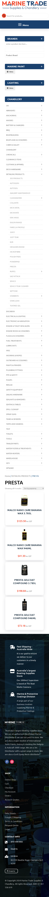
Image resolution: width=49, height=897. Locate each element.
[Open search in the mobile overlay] (24, 16)
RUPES (12, 271)
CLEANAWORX (16, 198)
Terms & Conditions (13, 821)
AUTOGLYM (14, 183)
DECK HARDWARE (13, 169)
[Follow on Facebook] (7, 762)
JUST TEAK (14, 237)
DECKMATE (14, 213)
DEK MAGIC (14, 217)
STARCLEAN (14, 301)
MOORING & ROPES (14, 355)
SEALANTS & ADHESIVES (15, 399)
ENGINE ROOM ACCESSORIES (18, 331)
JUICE (12, 232)
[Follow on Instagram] (12, 762)
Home (7, 476)
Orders (8, 795)
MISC (8, 350)
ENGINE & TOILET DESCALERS (18, 326)
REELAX (9, 385)
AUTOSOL (14, 188)
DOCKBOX (10, 311)
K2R (11, 242)
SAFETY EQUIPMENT (14, 390)
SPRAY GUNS (11, 414)
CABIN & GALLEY (12, 145)
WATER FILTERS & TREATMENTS (18, 448)
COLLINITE (14, 203)
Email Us (14, 849)
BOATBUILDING (12, 135)
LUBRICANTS (11, 345)
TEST (8, 429)
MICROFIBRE (15, 252)
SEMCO (13, 281)
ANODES (9, 120)
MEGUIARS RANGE (17, 247)
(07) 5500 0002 (17, 842)
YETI (8, 463)
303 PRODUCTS (16, 178)
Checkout (9, 787)
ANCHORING (11, 115)
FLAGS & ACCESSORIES (15, 336)
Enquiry (12, 871)
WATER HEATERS (13, 453)
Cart (7, 783)
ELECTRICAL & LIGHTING (16, 316)
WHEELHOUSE (12, 458)
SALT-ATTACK (15, 276)
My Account (10, 791)
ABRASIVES (10, 110)
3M (7, 105)
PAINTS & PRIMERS (13, 365)
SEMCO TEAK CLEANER (19, 286)
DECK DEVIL (15, 208)
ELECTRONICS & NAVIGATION (18, 321)
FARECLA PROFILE (17, 227)
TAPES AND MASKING (14, 424)
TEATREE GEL (15, 305)
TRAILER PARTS (12, 443)
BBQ (8, 130)
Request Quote (11, 825)
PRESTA (13, 266)
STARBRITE (14, 296)
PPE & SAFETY (11, 375)
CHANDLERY (11, 150)
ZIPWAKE (10, 468)
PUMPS (9, 380)
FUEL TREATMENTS (13, 341)
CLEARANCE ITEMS (13, 159)
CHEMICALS (11, 154)
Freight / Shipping (13, 817)
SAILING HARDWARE (14, 394)
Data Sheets (10, 813)
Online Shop (10, 779)
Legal (7, 829)
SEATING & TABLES (13, 404)
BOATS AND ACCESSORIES (16, 140)
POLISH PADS (15, 256)
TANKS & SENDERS (13, 419)
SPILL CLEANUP (12, 409)
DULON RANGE (16, 222)
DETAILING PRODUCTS (21, 476)
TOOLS (9, 439)
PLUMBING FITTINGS (14, 370)
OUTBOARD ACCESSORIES (16, 360)
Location (14, 856)
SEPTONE (14, 291)
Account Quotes (12, 799)
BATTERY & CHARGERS (15, 125)
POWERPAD (15, 261)
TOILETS (9, 434)
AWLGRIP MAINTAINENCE (20, 193)
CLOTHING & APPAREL (15, 164)
